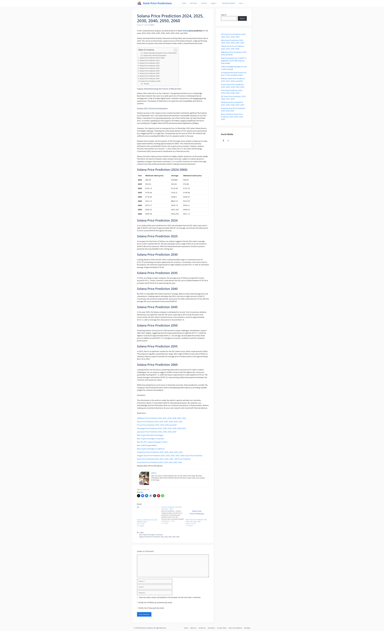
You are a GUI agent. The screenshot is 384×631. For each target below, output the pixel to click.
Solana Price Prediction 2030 (150, 66)
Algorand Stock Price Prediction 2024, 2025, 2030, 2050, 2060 (159, 537)
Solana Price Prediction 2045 (150, 73)
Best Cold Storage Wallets (147, 445)
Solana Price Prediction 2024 (150, 60)
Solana (185, 31)
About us (193, 628)
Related (146, 84)
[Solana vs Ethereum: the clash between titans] (148, 512)
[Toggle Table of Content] (174, 50)
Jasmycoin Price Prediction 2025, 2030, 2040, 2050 (156, 432)
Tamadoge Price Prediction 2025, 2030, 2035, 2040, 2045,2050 (161, 428)
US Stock (204, 3)
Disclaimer (211, 628)
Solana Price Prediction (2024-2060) (152, 58)
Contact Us (202, 628)
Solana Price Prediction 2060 (150, 81)
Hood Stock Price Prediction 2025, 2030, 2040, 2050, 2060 (159, 462)
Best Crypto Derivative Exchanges (150, 435)
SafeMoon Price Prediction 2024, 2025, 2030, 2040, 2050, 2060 (161, 418)
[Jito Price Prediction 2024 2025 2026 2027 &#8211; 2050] (173, 515)
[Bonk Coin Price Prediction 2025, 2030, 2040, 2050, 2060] (197, 512)
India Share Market (228, 3)
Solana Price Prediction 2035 (150, 68)
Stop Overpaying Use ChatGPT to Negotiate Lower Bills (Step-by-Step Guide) (233, 60)
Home (184, 3)
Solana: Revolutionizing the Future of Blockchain (160, 53)
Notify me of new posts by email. (151, 608)
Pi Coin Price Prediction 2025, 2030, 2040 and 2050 (157, 425)
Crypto (213, 3)
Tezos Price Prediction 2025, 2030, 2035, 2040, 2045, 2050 (159, 421)
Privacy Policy (222, 628)
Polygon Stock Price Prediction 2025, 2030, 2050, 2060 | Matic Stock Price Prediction (169, 455)
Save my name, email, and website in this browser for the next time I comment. (170, 597)
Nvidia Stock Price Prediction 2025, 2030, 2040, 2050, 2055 (160, 452)
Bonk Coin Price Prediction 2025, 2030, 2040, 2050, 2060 (196, 520)
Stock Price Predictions (157, 3)
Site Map (247, 628)
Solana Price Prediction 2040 (150, 71)
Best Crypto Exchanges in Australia (150, 438)
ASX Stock (193, 3)
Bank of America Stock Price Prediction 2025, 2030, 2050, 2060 (232, 116)
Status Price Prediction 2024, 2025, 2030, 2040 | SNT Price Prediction (164, 459)
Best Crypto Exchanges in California (150, 449)
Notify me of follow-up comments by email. (155, 602)
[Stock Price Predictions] (139, 3)
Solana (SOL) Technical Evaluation (155, 55)
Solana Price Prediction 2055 (150, 79)
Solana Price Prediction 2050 (150, 76)
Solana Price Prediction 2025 (150, 63)
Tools (240, 3)
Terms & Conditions (235, 628)
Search (223, 15)
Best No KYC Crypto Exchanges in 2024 (152, 442)
